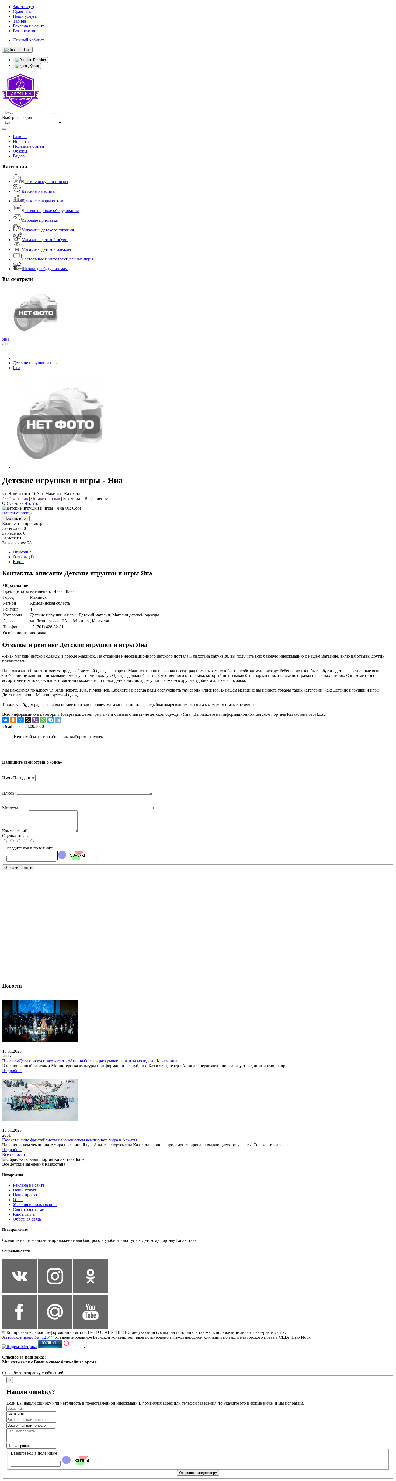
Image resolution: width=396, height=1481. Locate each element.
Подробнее (12, 1070)
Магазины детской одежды (46, 249)
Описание (22, 552)
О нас (18, 1199)
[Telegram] (58, 720)
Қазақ (34, 66)
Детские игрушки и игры (45, 181)
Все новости (13, 1154)
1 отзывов (19, 498)
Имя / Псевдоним (18, 777)
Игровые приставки (40, 220)
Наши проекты (26, 1195)
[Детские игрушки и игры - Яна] (60, 467)
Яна (5, 339)
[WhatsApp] (43, 720)
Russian (39, 60)
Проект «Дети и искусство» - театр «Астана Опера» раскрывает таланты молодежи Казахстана (89, 1061)
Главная (20, 136)
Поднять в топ (15, 518)
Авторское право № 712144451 (30, 1337)
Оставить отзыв (45, 498)
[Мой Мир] (20, 720)
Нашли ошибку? (17, 513)
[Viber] (35, 720)
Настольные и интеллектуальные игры (57, 259)
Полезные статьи (28, 146)
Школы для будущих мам (45, 268)
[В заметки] (10, 350)
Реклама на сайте (28, 1185)
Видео (19, 156)
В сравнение (96, 498)
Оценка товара (15, 835)
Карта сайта (24, 1214)
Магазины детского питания (48, 230)
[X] (28, 720)
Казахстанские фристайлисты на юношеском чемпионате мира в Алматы (69, 1140)
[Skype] (50, 720)
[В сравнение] (4, 350)
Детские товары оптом (42, 201)
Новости (21, 141)
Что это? (32, 503)
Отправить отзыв (18, 868)
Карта (18, 561)
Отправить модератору (198, 1473)
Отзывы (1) (23, 557)
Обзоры (20, 151)
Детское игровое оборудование (50, 210)
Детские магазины (38, 191)
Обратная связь (27, 1219)
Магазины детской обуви (45, 239)
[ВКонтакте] (5, 720)
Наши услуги (25, 1190)
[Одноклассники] (13, 720)
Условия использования (35, 1204)
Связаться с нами (28, 1209)
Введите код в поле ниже (29, 848)
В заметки (72, 498)
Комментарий (14, 830)
